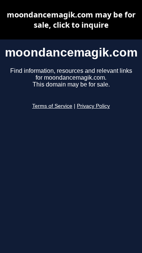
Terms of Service (52, 106)
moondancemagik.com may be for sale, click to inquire (71, 19)
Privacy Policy (93, 106)
